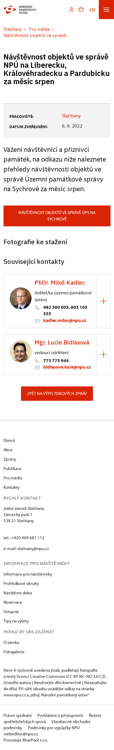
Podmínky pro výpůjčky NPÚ (54, 727)
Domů (9, 440)
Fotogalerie (14, 651)
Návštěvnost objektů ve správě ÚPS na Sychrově (57, 216)
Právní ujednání (18, 715)
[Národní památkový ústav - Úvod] (20, 10)
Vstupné (11, 611)
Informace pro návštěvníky (28, 574)
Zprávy (10, 459)
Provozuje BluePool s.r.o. (26, 740)
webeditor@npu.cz (21, 734)
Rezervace (13, 602)
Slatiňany (71, 115)
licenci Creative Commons (41, 676)
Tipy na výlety (16, 621)
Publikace (13, 468)
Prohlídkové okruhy (21, 583)
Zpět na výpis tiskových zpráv (57, 393)
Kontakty (12, 487)
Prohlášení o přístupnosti (60, 715)
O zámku (11, 642)
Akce (8, 449)
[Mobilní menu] (106, 9)
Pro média (13, 478)
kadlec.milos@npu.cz (64, 320)
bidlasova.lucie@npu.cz (67, 367)
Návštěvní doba (18, 592)
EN (92, 9)
